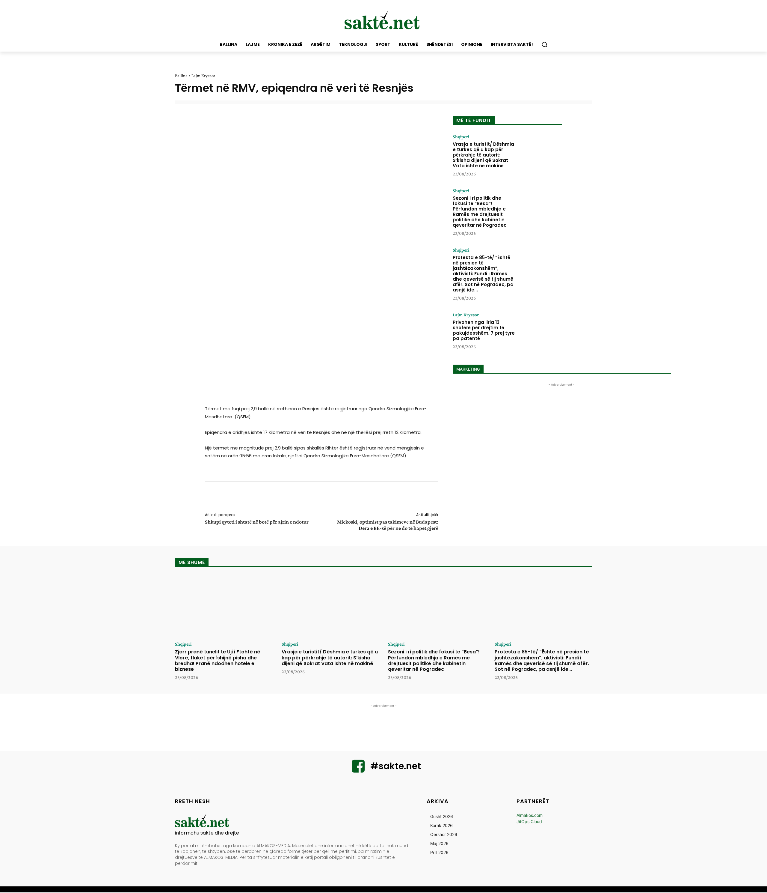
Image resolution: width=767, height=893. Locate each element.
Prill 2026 (439, 852)
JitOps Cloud (529, 821)
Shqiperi (461, 136)
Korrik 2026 (441, 825)
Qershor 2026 (443, 834)
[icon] (358, 769)
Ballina (181, 75)
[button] (544, 44)
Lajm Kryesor (203, 75)
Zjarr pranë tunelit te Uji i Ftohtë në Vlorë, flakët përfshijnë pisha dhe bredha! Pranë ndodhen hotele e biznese (217, 660)
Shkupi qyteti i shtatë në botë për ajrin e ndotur (257, 522)
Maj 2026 (439, 843)
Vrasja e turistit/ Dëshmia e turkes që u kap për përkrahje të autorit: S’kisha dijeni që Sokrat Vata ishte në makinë (483, 155)
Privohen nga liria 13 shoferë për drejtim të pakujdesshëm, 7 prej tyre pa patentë (484, 330)
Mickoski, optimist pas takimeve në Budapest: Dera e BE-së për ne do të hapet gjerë (387, 525)
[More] (442, 498)
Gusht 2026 (441, 816)
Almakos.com (530, 815)
